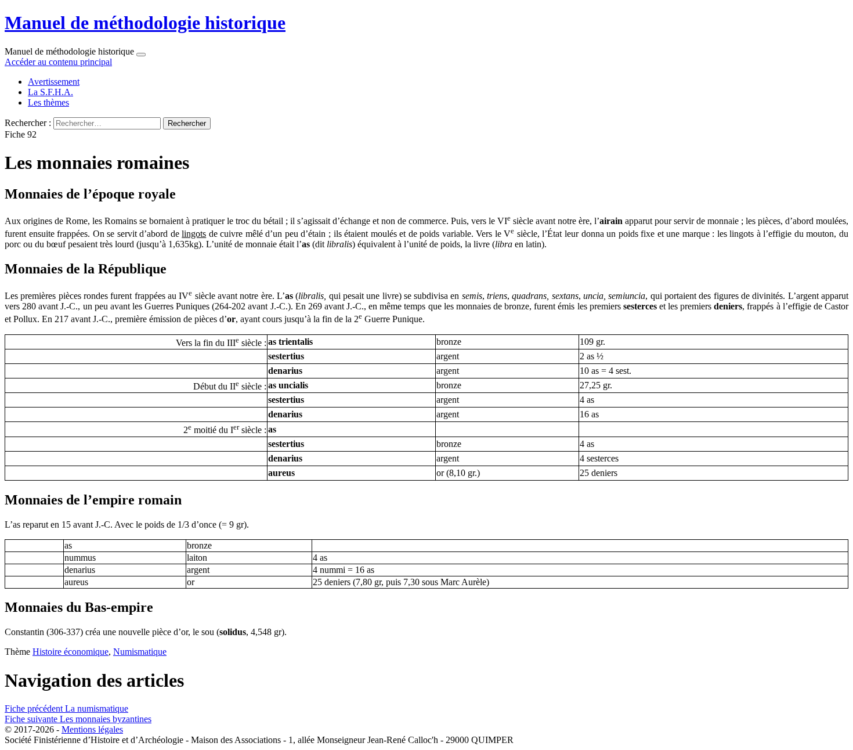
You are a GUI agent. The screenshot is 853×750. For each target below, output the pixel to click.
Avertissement (53, 81)
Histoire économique (70, 652)
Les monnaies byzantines (78, 719)
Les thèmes (48, 102)
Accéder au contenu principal (58, 62)
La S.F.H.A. (50, 92)
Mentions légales (92, 729)
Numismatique (140, 652)
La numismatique (66, 708)
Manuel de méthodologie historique (145, 22)
